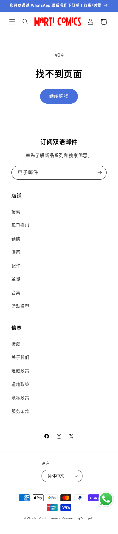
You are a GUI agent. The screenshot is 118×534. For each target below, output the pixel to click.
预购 (15, 238)
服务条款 (20, 411)
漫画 (15, 252)
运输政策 (20, 384)
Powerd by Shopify (78, 518)
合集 (15, 292)
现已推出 (20, 225)
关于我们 (20, 357)
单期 (15, 279)
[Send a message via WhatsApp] (106, 499)
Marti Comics (49, 518)
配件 (15, 265)
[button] (12, 21)
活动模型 (20, 306)
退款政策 (20, 370)
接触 (15, 343)
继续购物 (59, 96)
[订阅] (99, 173)
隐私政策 (20, 397)
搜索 (15, 211)
